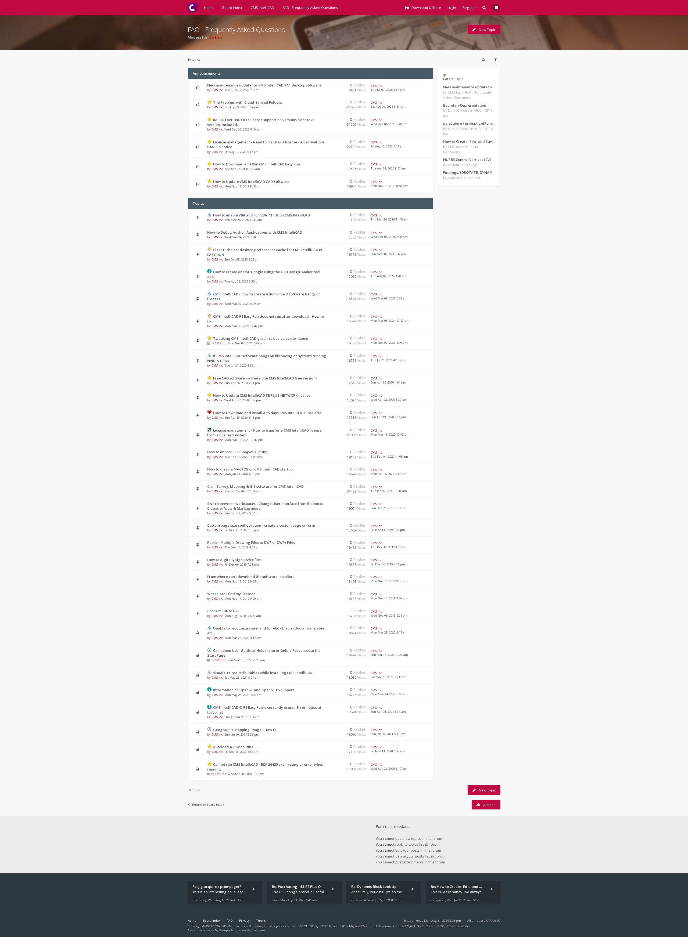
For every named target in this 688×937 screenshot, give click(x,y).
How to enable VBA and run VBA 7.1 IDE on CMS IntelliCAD (261, 215)
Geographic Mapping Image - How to (245, 729)
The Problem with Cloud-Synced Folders (247, 102)
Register (469, 7)
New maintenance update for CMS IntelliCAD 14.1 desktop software (264, 85)
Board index (211, 920)
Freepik (224, 930)
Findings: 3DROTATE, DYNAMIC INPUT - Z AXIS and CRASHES (469, 172)
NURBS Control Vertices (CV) (467, 159)
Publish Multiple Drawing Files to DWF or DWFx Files (251, 542)
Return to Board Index (208, 804)
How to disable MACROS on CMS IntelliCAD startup (250, 469)
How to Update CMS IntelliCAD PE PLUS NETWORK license (261, 395)
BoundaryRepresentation (464, 105)
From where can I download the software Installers (250, 576)
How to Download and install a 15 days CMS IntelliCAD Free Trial (267, 412)
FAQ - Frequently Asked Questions (236, 29)
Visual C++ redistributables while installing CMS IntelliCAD (262, 672)
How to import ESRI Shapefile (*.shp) (237, 452)
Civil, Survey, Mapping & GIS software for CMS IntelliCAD (255, 486)
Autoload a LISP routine (233, 746)
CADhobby (346, 926)
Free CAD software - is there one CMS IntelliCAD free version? (265, 378)
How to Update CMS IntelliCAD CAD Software (251, 181)
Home (192, 920)
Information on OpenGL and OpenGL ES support (253, 690)
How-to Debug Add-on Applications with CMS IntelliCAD (254, 232)
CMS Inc (215, 37)
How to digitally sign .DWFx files (234, 559)
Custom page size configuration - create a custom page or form (261, 525)
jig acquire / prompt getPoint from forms (469, 123)
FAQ (230, 920)
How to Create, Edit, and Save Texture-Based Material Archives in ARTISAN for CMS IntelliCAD (469, 141)
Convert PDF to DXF (223, 611)
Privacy (244, 920)
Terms (261, 920)
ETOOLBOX (306, 926)
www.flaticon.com (252, 930)
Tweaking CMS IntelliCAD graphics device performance (260, 338)
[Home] (193, 8)
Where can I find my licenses (231, 593)
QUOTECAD (324, 926)
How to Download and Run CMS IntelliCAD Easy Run (256, 164)
